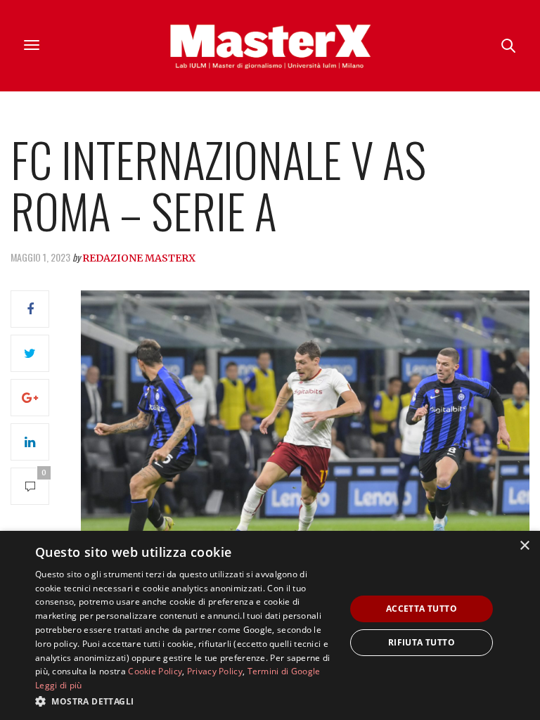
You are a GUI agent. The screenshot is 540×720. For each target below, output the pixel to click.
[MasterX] (270, 45)
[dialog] (270, 625)
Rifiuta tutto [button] (421, 642)
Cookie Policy (155, 671)
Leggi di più (58, 685)
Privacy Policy (215, 671)
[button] (185, 701)
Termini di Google (284, 671)
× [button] (524, 546)
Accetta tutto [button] (421, 609)
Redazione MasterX (138, 258)
